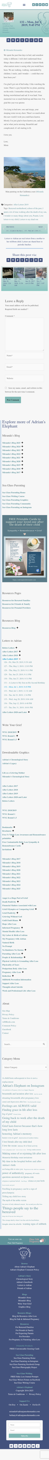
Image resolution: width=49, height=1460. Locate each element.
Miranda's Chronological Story (15, 776)
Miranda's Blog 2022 (11, 453)
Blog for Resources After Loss (24, 1316)
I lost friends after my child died (17, 1141)
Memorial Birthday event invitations (17, 1157)
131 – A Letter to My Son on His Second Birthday (24, 682)
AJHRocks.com (8, 1021)
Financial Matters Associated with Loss (19, 905)
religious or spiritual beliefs (11, 1181)
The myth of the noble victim (14, 1200)
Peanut (35, 215)
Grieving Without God (12, 916)
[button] (24, 5)
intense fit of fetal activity (28, 1145)
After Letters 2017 (10, 651)
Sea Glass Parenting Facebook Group (25, 1364)
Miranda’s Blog (24, 1300)
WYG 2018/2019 (9, 732)
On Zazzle (24, 1404)
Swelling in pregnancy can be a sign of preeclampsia (19, 1190)
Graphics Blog (24, 1306)
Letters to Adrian (25, 1285)
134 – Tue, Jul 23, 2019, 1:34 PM (17, 695)
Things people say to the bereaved (20, 1209)
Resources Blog (8, 627)
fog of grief (7, 1113)
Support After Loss (10, 983)
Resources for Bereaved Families (16, 600)
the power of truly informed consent (13, 1204)
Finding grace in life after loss (19, 1110)
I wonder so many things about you (18, 215)
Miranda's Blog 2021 (11, 457)
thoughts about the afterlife (11, 1224)
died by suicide (38, 1094)
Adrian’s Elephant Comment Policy (24, 1269)
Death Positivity (9, 901)
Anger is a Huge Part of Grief (15, 898)
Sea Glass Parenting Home (13, 492)
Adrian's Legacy (9, 763)
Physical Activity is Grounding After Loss (20, 961)
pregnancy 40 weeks (32, 1173)
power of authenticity (13, 1173)
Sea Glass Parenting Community (16, 503)
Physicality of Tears (10, 964)
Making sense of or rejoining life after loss (24, 1153)
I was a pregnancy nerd (8, 1150)
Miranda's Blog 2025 (11, 442)
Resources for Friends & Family (16, 604)
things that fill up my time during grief (12, 1216)
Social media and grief (8, 1185)
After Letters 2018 (10, 655)
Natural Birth (8, 942)
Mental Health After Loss (13, 931)
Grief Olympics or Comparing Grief (18, 909)
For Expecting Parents (25, 1333)
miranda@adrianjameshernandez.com (24, 1411)
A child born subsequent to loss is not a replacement (19, 1079)
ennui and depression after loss (14, 1101)
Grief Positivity (8, 912)
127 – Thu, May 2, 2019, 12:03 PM (18, 666)
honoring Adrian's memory (17, 1133)
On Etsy (12, 1404)
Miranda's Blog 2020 (11, 461)
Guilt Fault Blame (10, 920)
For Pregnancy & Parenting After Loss (24, 1339)
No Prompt (7, 946)
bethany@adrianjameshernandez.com (24, 1415)
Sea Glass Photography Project (24, 1367)
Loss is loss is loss (21, 1150)
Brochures (6, 830)
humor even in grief (10, 1137)
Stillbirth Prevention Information (16, 979)
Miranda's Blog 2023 (11, 450)
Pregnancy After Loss (11, 972)
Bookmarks (7, 827)
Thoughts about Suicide (12, 986)
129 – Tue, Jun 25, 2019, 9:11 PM (17, 674)
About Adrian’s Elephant (24, 1266)
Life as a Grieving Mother (13, 772)
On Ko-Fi (36, 1404)
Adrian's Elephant (24, 1387)
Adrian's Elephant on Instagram (23, 1085)
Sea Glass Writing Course (13, 496)
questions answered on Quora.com (18, 1176)
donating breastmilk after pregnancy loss (20, 1097)
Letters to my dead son (29, 219)
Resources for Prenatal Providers (16, 607)
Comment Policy (9, 1025)
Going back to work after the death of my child (23, 1119)
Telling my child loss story (14, 1196)
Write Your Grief (24, 1303)
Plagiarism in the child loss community (34, 1169)
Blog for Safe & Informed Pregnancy (24, 1319)
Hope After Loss (9, 923)
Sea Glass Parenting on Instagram (17, 507)
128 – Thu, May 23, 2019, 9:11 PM (18, 670)
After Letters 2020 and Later (14, 712)
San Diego (24, 1181)
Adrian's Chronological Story (15, 759)
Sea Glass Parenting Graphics (15, 499)
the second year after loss (34, 1204)
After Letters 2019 (20, 204)
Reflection (6, 975)
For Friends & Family (24, 1330)
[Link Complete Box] (19, 278)
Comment (10, 316)
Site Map (6, 1010)
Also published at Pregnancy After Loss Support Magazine (18, 1090)
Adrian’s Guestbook (24, 1282)
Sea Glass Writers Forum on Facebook (24, 1379)
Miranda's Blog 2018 (11, 468)
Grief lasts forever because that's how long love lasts (22, 1127)
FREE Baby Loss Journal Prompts (24, 1376)
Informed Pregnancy (11, 927)
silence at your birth (36, 1180)
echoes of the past (34, 208)
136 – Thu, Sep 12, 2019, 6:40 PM (18, 703)
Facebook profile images (34, 1102)
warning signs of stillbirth (34, 1223)
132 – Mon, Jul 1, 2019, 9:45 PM (17, 686)
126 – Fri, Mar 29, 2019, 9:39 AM (18, 662)
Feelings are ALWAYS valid (19, 1106)
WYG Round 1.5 (9, 739)
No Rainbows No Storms (12, 949)
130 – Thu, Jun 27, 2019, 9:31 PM (18, 678)
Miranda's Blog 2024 (11, 446)
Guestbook (6, 1029)
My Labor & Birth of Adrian (14, 935)
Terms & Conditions (10, 1018)
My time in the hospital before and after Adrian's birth (21, 1163)
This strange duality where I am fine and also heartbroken (20, 1220)
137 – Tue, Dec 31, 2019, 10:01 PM (18, 707)
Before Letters (8, 647)
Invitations (7, 849)
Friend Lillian (17, 1114)
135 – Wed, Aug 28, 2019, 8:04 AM (18, 699)
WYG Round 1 (8, 735)
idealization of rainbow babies (28, 1138)
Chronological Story (24, 1279)
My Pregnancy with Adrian (14, 938)
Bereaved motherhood (17, 208)
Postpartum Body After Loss (14, 968)
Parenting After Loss (11, 953)
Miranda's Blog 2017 (11, 472)
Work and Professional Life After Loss (18, 990)
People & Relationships (12, 957)
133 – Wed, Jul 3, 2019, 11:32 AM (18, 690)
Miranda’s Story (24, 1297)
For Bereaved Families (24, 1327)
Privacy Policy (8, 1014)
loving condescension (34, 1149)
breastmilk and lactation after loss (17, 1093)
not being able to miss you (12, 1169)
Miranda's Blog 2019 (11, 465)
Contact (5, 1033)
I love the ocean (9, 1145)
